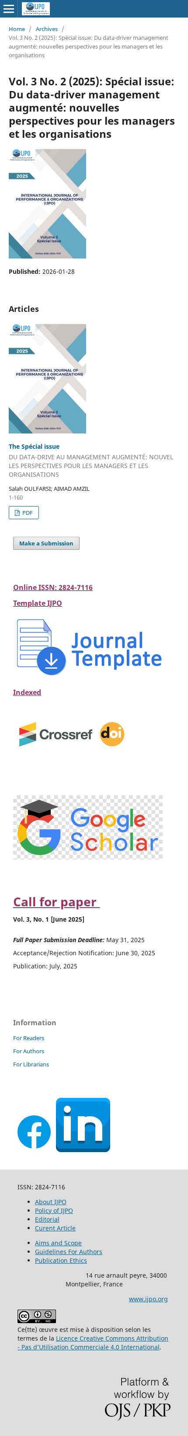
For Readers (28, 1038)
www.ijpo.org (148, 1299)
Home (17, 29)
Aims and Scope (58, 1243)
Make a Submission (46, 543)
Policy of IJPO (54, 1210)
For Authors (28, 1051)
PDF (27, 513)
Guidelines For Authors (68, 1251)
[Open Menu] (8, 8)
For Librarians (31, 1064)
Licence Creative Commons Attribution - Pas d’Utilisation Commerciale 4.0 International (92, 1342)
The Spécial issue (91, 460)
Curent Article (55, 1228)
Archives (47, 29)
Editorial (47, 1219)
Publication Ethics (61, 1260)
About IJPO (50, 1202)
